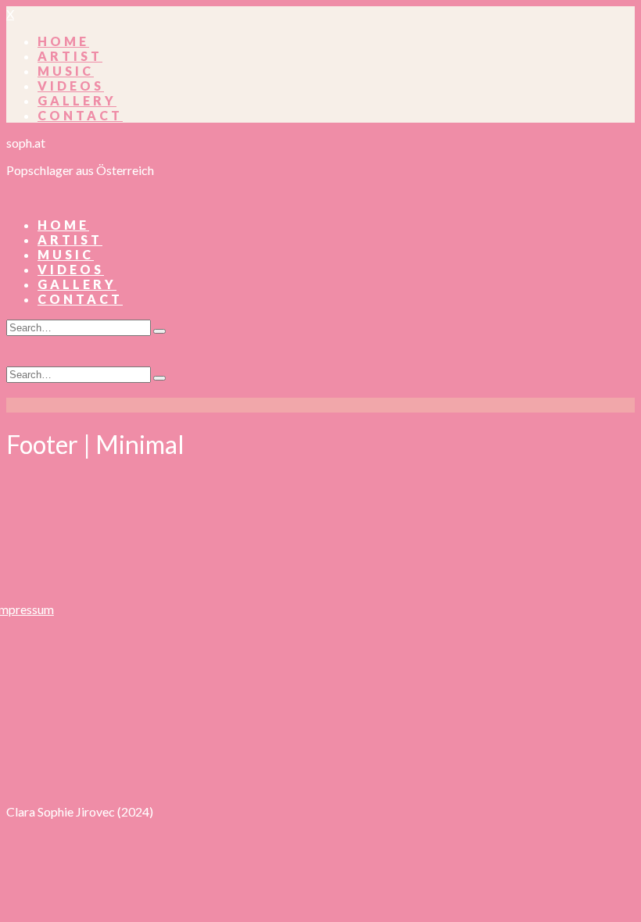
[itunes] (425, 765)
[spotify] (373, 765)
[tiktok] (267, 765)
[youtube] (320, 765)
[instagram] (215, 765)
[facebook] (163, 765)
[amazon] (478, 765)
